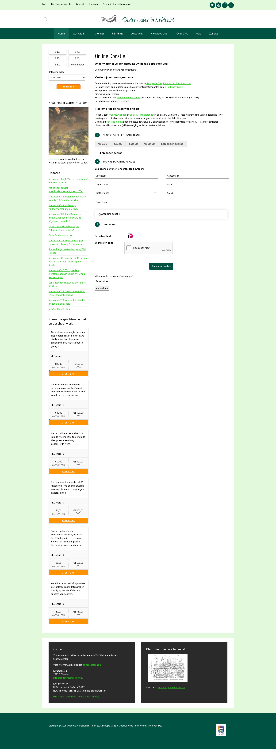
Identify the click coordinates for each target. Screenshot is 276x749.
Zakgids (213, 33)
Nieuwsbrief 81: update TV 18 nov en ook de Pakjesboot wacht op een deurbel (68, 262)
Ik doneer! (68, 86)
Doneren (93, 4)
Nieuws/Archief (160, 33)
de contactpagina (92, 664)
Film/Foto (117, 33)
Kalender (98, 33)
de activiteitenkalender (141, 114)
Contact (80, 4)
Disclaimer (58, 696)
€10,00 (102, 144)
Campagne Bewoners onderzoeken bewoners (119, 168)
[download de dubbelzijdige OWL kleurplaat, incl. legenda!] (167, 668)
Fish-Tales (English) (61, 4)
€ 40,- (77, 51)
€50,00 (133, 144)
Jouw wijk (137, 33)
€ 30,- (57, 64)
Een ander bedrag (172, 144)
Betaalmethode (103, 236)
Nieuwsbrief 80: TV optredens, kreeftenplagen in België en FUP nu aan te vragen (67, 274)
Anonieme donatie (110, 213)
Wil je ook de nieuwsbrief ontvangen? (114, 276)
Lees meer (54, 159)
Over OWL (182, 33)
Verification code (104, 242)
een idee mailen (114, 121)
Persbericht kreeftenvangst (117, 4)
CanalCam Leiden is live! (61, 235)
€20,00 (118, 144)
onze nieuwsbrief (117, 114)
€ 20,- (57, 58)
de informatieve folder (128, 97)
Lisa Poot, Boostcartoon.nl (171, 687)
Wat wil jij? (79, 33)
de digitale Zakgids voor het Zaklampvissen (168, 83)
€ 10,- (57, 51)
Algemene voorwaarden (78, 696)
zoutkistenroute (174, 86)
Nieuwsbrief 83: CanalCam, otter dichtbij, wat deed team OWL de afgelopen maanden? (65, 218)
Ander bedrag (77, 64)
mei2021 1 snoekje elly (76, 151)
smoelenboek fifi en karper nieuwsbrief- (62, 151)
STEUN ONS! (68, 373)
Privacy (95, 696)
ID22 (159, 725)
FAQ (44, 4)
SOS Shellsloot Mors (59, 308)
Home (61, 33)
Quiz (198, 33)
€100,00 (149, 144)
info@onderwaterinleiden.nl (68, 677)
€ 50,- (77, 58)
